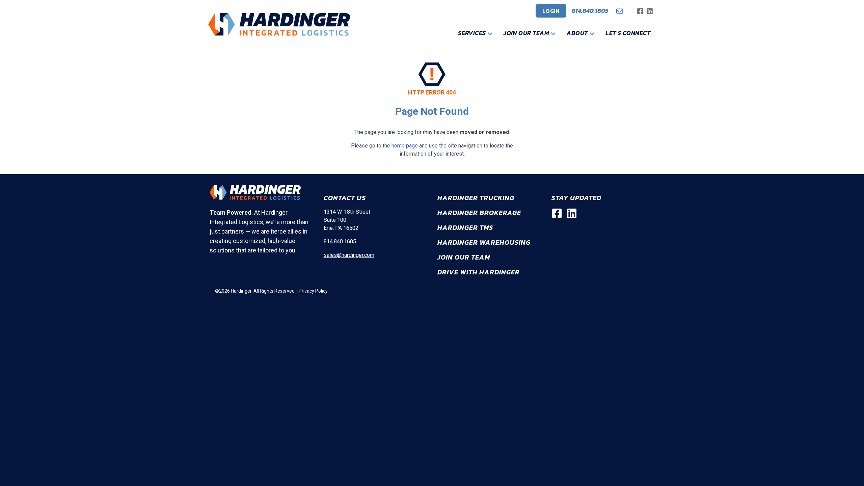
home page (405, 145)
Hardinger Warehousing (484, 242)
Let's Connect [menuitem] (627, 32)
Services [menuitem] (472, 32)
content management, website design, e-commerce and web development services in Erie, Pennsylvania (432, 303)
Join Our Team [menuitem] (527, 32)
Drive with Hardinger (478, 272)
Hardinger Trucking (475, 197)
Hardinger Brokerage (479, 212)
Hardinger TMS (465, 227)
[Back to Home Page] (279, 24)
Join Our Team (463, 257)
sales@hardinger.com (349, 255)
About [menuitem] (578, 32)
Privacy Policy (313, 291)
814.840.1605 (590, 10)
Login (551, 11)
